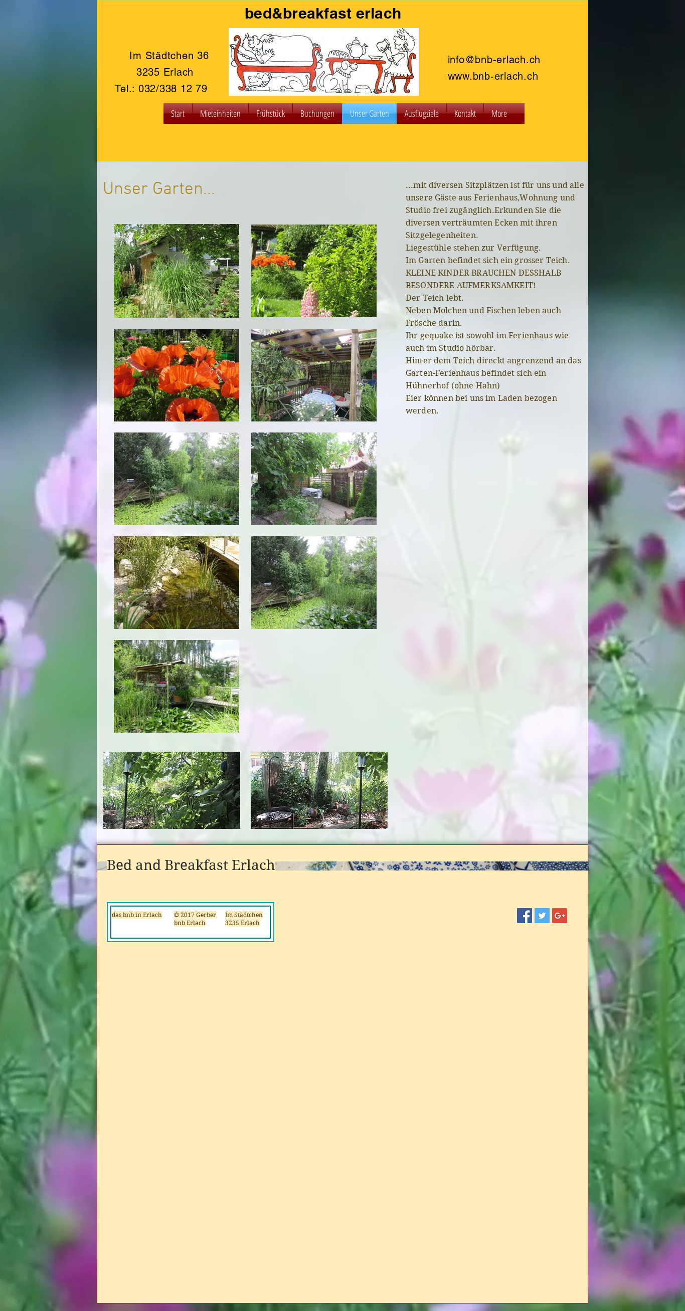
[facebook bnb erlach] (524, 915)
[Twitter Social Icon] (542, 915)
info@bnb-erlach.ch (494, 60)
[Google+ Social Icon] (559, 915)
